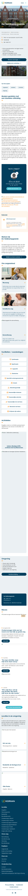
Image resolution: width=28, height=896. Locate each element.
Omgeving (5, 90)
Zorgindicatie (5, 849)
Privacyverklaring (9, 885)
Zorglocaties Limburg (7, 831)
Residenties (4, 814)
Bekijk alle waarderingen (8, 204)
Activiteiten (21, 87)
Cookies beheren (14, 887)
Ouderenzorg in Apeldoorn (8, 829)
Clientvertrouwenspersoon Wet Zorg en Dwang (13, 873)
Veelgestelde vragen (7, 853)
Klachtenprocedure (6, 869)
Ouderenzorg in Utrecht (7, 818)
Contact (4, 867)
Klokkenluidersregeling (7, 871)
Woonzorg (4, 841)
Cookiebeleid (19, 885)
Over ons (4, 861)
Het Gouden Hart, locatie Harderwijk (10, 201)
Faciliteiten (13, 87)
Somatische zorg (6, 839)
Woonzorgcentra (6, 812)
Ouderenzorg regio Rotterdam (9, 824)
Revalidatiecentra (6, 816)
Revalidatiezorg (5, 843)
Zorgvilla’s (4, 810)
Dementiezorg (5, 836)
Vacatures (4, 859)
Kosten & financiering (7, 851)
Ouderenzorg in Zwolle (7, 826)
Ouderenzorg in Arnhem (8, 820)
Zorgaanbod (5, 87)
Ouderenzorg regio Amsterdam (9, 822)
